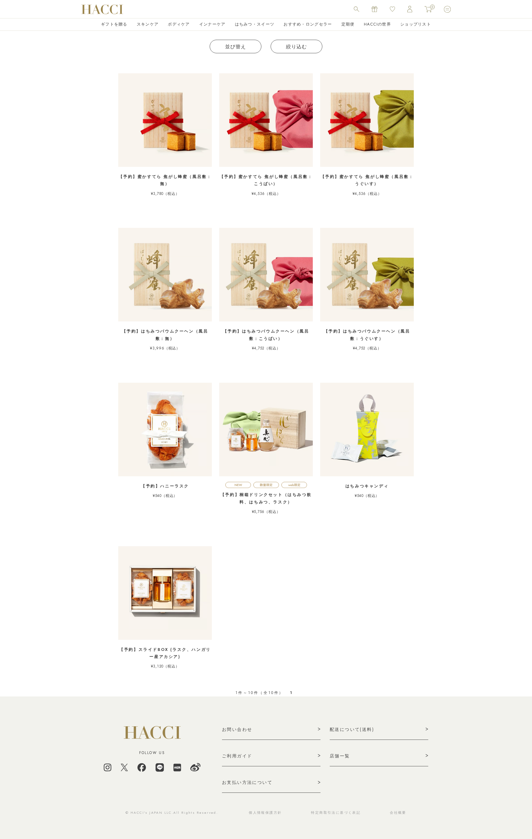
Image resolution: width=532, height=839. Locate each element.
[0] (428, 9)
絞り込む (296, 46)
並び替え (235, 46)
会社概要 (398, 812)
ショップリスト (415, 24)
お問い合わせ (237, 729)
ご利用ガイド (237, 756)
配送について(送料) (352, 729)
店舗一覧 (340, 756)
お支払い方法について (247, 782)
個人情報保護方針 (265, 812)
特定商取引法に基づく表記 (336, 812)
